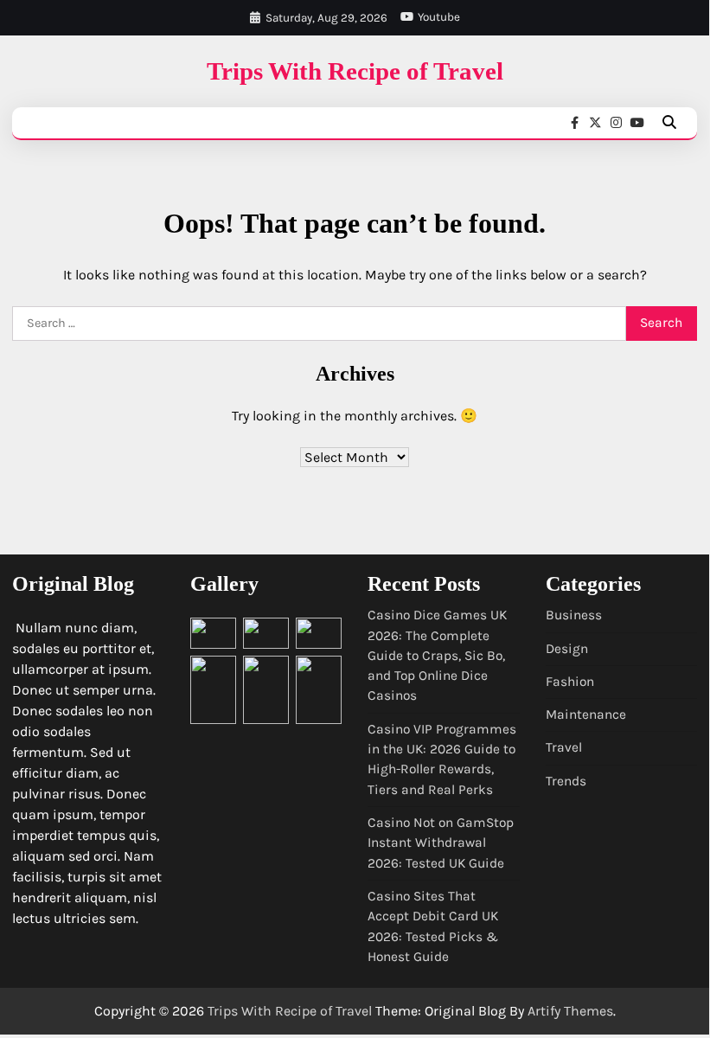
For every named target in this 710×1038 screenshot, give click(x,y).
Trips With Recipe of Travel (355, 71)
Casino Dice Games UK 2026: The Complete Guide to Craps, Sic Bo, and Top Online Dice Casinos (437, 655)
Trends (566, 781)
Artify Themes (570, 1011)
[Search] (669, 122)
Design (567, 649)
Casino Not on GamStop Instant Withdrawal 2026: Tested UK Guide (441, 843)
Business (574, 615)
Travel (564, 747)
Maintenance (586, 714)
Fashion (570, 681)
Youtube (439, 16)
